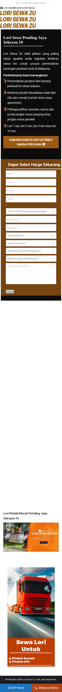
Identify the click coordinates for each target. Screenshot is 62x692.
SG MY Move (16, 688)
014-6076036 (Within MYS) (33, 3)
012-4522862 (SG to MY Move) (19, 8)
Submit (10, 291)
